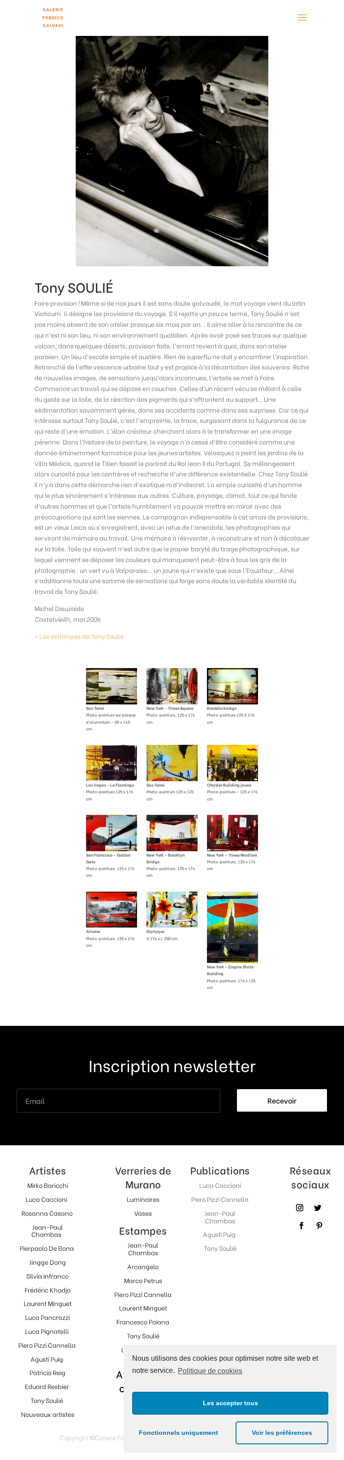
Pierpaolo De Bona (47, 1248)
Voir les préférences (282, 1432)
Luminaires (143, 1199)
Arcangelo (143, 1266)
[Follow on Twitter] (317, 1208)
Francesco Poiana (142, 1321)
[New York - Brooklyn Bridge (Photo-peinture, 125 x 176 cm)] (172, 848)
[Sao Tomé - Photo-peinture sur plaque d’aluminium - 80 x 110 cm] (111, 701)
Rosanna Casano (47, 1213)
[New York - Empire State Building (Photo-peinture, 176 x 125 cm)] (232, 960)
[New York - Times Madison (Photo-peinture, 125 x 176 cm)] (232, 848)
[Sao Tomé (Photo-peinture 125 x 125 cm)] (172, 778)
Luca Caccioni (46, 1199)
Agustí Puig (46, 1358)
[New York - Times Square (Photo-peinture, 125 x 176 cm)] (172, 701)
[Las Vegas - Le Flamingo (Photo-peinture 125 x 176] (111, 778)
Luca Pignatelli (47, 1331)
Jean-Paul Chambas (47, 1230)
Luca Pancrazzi (47, 1317)
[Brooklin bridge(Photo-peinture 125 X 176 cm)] (232, 701)
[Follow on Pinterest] (319, 1225)
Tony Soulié (46, 1400)
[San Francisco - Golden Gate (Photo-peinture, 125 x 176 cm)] (111, 848)
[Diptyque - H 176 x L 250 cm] (172, 924)
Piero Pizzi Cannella (47, 1345)
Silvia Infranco (47, 1275)
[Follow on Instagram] (299, 1208)
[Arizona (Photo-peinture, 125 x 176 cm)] (111, 924)
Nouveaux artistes (47, 1414)
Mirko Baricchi (47, 1185)
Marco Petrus (143, 1280)
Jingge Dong (47, 1262)
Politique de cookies (210, 1371)
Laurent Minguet (48, 1303)
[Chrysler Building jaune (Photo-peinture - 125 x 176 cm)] (232, 778)
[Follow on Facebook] (301, 1225)
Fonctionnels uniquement (178, 1432)
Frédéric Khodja (48, 1289)
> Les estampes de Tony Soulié (79, 636)
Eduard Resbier (47, 1386)
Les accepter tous (230, 1403)
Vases (143, 1213)
